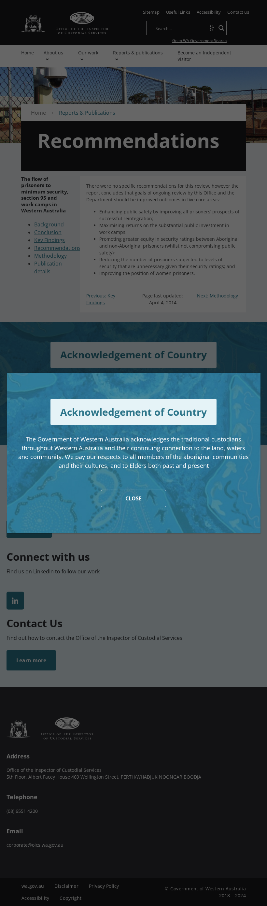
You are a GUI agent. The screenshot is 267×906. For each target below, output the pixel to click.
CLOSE (133, 498)
